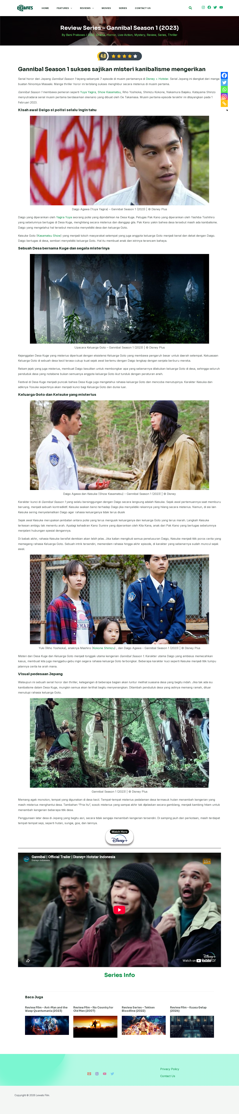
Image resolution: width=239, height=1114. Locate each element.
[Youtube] (104, 1073)
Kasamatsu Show (49, 235)
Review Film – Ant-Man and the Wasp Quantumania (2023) (46, 1009)
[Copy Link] (224, 103)
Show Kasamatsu (109, 92)
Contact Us (143, 8)
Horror (111, 35)
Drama (100, 35)
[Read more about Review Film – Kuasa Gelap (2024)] (192, 1026)
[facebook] (210, 7)
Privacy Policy (169, 1069)
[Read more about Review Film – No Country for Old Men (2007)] (95, 1026)
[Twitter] (224, 82)
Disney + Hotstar (157, 79)
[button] (70, 8)
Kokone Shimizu (103, 648)
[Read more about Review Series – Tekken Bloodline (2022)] (144, 1025)
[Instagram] (224, 96)
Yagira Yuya (64, 217)
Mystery (139, 35)
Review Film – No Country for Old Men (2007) (93, 1009)
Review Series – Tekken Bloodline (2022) (138, 1009)
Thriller (172, 35)
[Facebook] (224, 75)
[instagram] (204, 7)
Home (45, 8)
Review (151, 35)
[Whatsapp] (224, 89)
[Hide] (227, 110)
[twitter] (216, 7)
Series (123, 8)
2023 (91, 35)
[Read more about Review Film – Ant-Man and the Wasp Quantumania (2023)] (47, 1025)
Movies (106, 8)
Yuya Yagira (88, 92)
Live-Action (125, 35)
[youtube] (221, 7)
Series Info (119, 975)
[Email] (89, 1073)
